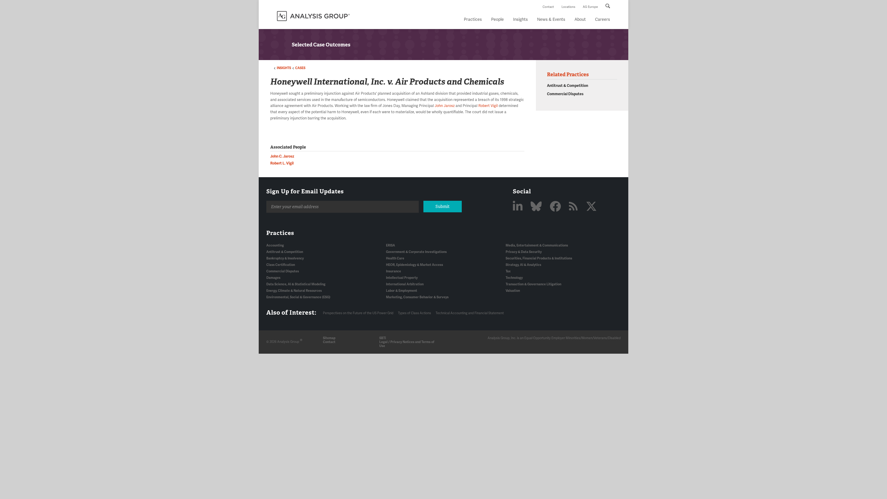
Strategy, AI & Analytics (523, 265)
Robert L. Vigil (282, 163)
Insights (520, 19)
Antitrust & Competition (567, 85)
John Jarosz (445, 105)
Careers (602, 19)
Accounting (275, 245)
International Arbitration (405, 284)
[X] (591, 207)
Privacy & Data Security (524, 252)
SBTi (382, 338)
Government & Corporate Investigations (416, 252)
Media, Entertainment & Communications (537, 245)
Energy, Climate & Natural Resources (294, 291)
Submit (442, 206)
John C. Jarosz (282, 156)
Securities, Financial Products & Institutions (539, 258)
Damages (273, 278)
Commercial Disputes (565, 94)
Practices (473, 19)
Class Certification (280, 265)
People (497, 19)
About (580, 19)
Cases (300, 68)
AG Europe (590, 7)
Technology (514, 278)
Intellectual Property (402, 278)
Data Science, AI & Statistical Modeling (295, 284)
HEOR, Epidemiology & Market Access (414, 265)
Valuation (513, 291)
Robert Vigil (488, 105)
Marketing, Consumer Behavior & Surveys (417, 297)
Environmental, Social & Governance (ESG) (298, 297)
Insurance (393, 271)
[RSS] (574, 207)
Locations (568, 7)
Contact (548, 7)
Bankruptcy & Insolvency (285, 258)
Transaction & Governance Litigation (533, 284)
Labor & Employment (401, 291)
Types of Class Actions (414, 313)
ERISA (390, 245)
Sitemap (329, 338)
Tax (508, 271)
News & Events (551, 19)
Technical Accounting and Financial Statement (470, 313)
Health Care (395, 258)
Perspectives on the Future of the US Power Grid (358, 313)
